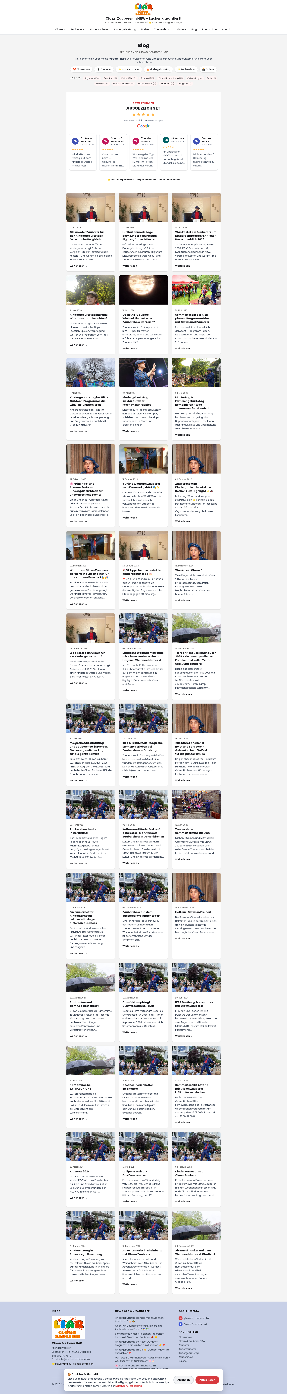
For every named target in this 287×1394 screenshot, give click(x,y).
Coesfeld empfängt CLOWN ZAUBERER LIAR (138, 1004)
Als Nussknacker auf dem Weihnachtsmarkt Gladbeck (195, 1252)
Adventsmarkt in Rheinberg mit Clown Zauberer (142, 1252)
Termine (110, 78)
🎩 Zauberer (104, 69)
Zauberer (76, 29)
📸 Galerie (208, 69)
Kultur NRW (128, 78)
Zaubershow (161, 29)
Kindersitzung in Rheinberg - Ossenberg (86, 1252)
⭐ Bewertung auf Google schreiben (73, 1363)
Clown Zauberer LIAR (195, 1324)
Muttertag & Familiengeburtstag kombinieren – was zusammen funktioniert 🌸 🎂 (142, 1359)
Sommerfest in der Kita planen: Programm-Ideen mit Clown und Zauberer (193, 318)
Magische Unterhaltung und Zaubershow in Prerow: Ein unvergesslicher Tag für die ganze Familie (89, 748)
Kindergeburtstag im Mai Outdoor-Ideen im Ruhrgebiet (136, 401)
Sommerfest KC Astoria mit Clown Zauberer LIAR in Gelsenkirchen (191, 1088)
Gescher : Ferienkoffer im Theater (137, 1087)
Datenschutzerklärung (128, 1386)
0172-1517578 (63, 1355)
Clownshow (185, 1337)
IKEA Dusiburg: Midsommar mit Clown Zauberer (194, 1004)
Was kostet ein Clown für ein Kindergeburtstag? (87, 654)
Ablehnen (183, 1380)
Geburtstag (194, 78)
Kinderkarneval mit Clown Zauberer (189, 1173)
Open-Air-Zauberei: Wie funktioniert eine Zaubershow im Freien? (138, 318)
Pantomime (209, 29)
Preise (145, 29)
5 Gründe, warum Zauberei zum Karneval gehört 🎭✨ (141, 485)
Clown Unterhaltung (170, 78)
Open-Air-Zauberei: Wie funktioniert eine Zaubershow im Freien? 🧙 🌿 (138, 1327)
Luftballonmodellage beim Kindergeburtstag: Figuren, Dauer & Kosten (139, 235)
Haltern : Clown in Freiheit (193, 912)
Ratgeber (185, 83)
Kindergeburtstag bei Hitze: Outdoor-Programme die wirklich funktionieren (89, 401)
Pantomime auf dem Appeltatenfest (84, 1004)
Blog (194, 29)
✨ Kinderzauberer (128, 69)
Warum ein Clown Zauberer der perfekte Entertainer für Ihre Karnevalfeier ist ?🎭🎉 (89, 573)
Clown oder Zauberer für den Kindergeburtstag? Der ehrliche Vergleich (87, 235)
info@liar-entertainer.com (74, 1359)
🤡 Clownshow (81, 69)
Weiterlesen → (78, 266)
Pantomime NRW (123, 83)
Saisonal (102, 83)
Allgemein (92, 78)
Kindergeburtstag (125, 29)
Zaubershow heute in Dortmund (83, 831)
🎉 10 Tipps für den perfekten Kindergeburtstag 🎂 (142, 572)
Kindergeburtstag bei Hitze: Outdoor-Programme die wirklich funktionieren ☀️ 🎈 (140, 1343)
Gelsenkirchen (147, 83)
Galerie (181, 29)
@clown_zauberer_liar (197, 1318)
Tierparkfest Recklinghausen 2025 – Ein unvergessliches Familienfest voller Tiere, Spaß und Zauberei (195, 658)
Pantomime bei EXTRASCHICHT (80, 1087)
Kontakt (227, 29)
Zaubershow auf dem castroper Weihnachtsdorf (141, 914)
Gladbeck (167, 83)
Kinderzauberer (99, 29)
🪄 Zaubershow (186, 69)
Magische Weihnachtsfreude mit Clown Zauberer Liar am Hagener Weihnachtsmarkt (143, 656)
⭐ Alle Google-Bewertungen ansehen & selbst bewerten (143, 179)
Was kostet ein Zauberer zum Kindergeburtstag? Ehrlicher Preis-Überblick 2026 (195, 235)
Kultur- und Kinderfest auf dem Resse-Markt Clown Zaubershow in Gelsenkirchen (143, 832)
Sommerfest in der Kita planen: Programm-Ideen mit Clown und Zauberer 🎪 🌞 (140, 1335)
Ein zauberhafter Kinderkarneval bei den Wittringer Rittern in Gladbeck (83, 917)
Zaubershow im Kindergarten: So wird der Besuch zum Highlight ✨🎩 (194, 487)
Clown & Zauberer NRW (192, 1341)
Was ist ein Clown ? (188, 570)
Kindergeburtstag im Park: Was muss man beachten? (88, 316)
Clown (59, 29)
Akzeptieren (207, 1380)
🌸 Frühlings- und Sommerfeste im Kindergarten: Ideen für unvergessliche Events (86, 489)
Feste (211, 78)
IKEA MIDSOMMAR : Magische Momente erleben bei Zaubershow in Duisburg (142, 746)
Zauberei (147, 78)
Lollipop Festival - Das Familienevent (135, 1173)
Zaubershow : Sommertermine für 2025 (192, 831)
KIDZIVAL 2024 (80, 1171)
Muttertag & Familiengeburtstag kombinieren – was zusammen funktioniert (192, 403)
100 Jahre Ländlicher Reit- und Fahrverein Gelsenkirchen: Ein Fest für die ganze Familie (191, 748)
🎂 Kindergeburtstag (158, 69)
